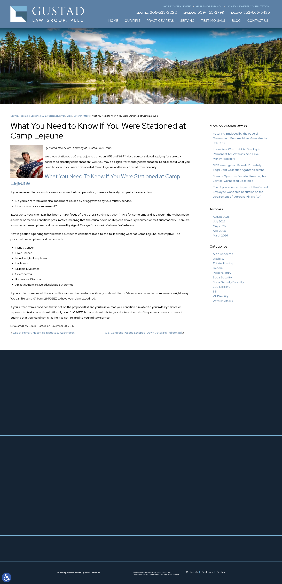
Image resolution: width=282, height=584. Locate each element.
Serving (187, 20)
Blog (236, 20)
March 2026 (220, 235)
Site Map (221, 572)
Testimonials (213, 20)
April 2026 (219, 231)
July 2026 (219, 221)
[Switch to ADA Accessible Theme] (6, 577)
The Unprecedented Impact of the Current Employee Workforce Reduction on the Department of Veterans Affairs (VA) (240, 191)
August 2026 (221, 217)
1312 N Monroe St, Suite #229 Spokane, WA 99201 (149, 515)
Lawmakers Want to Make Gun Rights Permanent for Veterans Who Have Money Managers (237, 154)
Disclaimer (207, 572)
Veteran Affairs (82, 115)
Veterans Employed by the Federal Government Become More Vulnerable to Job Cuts (240, 138)
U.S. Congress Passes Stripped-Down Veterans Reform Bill (143, 332)
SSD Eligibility (221, 287)
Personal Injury (222, 273)
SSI (215, 291)
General (218, 268)
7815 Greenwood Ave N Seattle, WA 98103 (92, 506)
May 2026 (219, 226)
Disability (218, 258)
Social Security (222, 277)
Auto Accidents (223, 254)
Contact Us (257, 20)
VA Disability (220, 296)
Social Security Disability (228, 282)
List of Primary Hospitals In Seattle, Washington (44, 332)
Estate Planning (223, 263)
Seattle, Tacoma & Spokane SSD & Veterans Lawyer (37, 115)
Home (113, 20)
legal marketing (155, 574)
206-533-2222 (163, 12)
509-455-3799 (211, 12)
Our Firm (132, 20)
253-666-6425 (256, 12)
